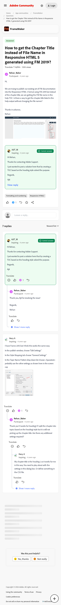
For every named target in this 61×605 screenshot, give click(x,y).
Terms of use (29, 592)
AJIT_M (15, 149)
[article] (30, 259)
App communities (22, 13)
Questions (9, 16)
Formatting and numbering (16, 196)
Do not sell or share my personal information (22, 601)
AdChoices (48, 601)
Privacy (38, 592)
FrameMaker (38, 13)
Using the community (14, 592)
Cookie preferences (13, 597)
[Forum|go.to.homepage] (21, 5)
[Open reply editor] (30, 215)
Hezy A (12, 338)
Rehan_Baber (15, 73)
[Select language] (42, 5)
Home (8, 13)
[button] (5, 6)
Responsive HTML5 (37, 196)
